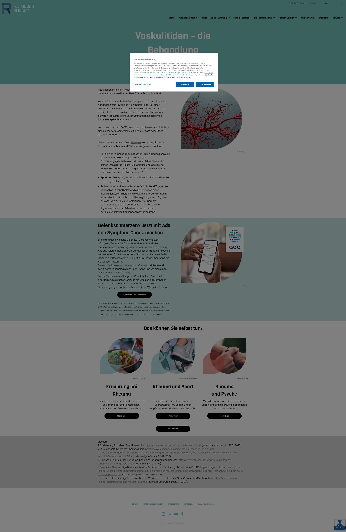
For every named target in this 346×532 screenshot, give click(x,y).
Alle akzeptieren (205, 84)
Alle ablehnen (185, 84)
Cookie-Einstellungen (142, 84)
